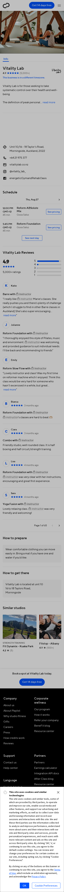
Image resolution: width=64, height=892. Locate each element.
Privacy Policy (39, 876)
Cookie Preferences (46, 885)
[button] (58, 792)
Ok (24, 885)
